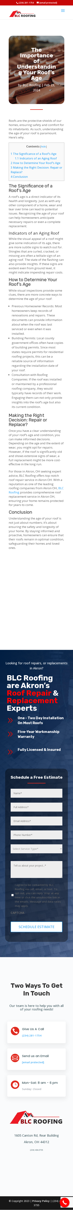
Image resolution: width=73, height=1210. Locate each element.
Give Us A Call (33, 1029)
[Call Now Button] (64, 1202)
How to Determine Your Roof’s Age (35, 163)
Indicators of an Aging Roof (36, 158)
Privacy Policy (41, 1201)
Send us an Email (35, 1056)
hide (43, 146)
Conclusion (19, 177)
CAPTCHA (17, 913)
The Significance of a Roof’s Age (33, 154)
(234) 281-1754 (26, 2)
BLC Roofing (32, 85)
